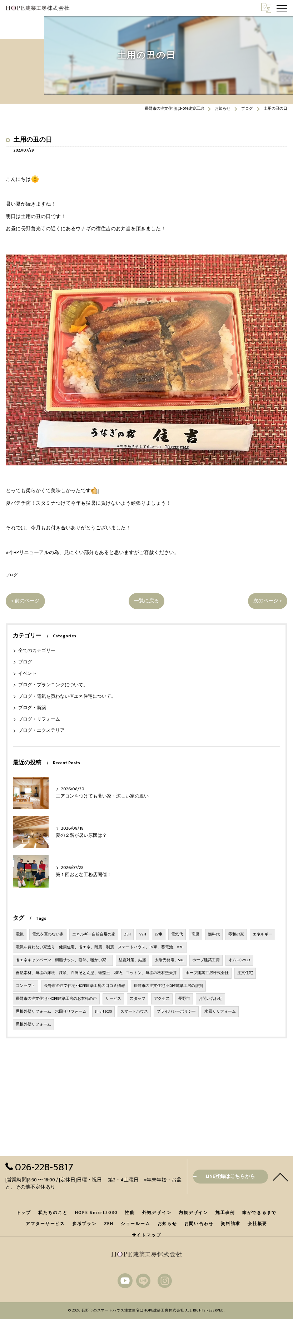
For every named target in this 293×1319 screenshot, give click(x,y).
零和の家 (236, 934)
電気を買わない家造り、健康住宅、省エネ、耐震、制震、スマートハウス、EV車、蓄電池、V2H (100, 947)
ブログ (12, 575)
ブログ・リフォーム (39, 719)
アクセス (162, 999)
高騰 (195, 934)
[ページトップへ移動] (280, 1176)
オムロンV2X (239, 960)
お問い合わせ (210, 999)
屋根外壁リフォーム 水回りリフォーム (51, 1011)
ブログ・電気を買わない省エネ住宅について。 (67, 696)
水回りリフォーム (220, 1011)
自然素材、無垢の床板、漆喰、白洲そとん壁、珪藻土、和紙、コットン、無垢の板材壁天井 (96, 973)
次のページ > (267, 601)
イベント (27, 673)
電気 (20, 934)
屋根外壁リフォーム (33, 1024)
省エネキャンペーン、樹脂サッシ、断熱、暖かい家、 (63, 960)
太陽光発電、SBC (169, 960)
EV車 (159, 934)
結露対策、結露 (132, 960)
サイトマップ (147, 1235)
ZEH (127, 934)
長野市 (184, 999)
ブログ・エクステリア (41, 730)
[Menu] (282, 8)
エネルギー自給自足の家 (93, 934)
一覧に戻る (146, 601)
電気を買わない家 (48, 934)
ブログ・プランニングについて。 (53, 685)
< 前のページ (25, 601)
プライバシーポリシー (176, 1011)
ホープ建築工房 (206, 960)
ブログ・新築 (32, 708)
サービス (113, 999)
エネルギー (262, 934)
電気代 (177, 934)
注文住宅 (245, 973)
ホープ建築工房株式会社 (207, 973)
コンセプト (25, 986)
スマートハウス (134, 1011)
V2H (142, 934)
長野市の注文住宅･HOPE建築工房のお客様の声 (56, 999)
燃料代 (214, 934)
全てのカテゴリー (36, 650)
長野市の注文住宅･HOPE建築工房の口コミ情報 (84, 986)
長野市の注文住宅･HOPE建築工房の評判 (168, 986)
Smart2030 (103, 1011)
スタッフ (137, 999)
